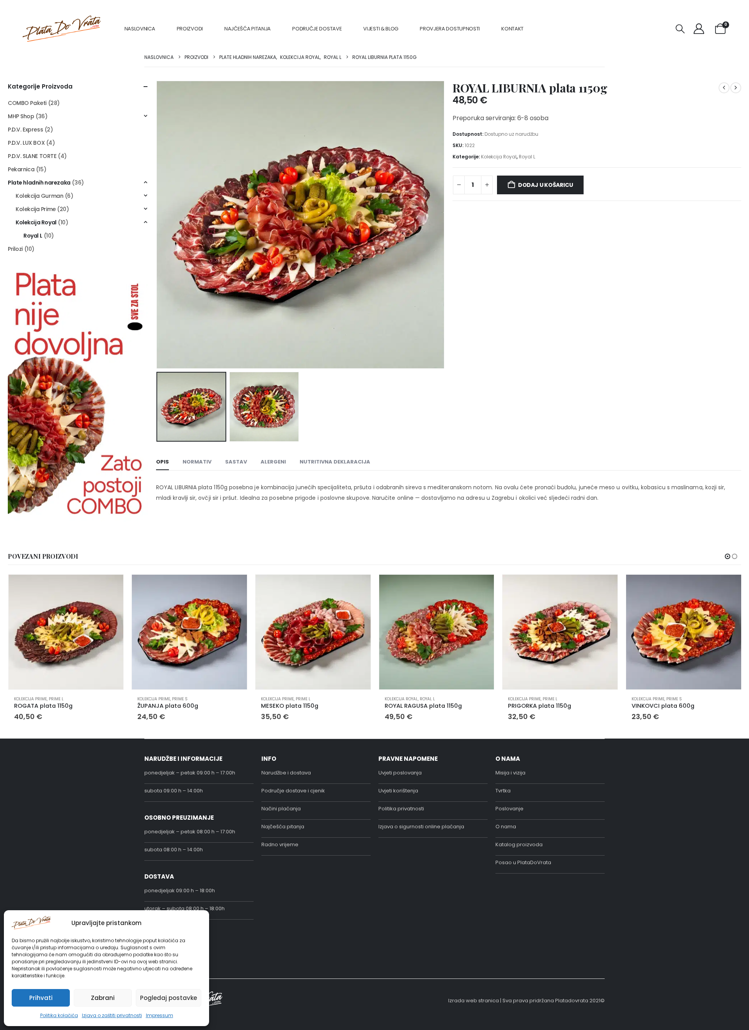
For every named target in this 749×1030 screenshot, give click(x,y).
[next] (735, 87)
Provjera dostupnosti (450, 28)
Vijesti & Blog (380, 28)
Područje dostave (317, 28)
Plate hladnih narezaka (39, 182)
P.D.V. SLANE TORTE (32, 156)
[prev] (724, 87)
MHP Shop (21, 116)
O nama (505, 826)
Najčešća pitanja (247, 28)
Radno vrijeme (279, 844)
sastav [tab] (236, 461)
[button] (680, 29)
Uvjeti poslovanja (400, 772)
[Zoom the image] (78, 272)
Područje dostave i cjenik (293, 790)
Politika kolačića (59, 1015)
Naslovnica (139, 28)
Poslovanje (509, 808)
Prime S (180, 699)
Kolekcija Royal (498, 156)
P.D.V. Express (25, 129)
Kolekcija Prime (36, 209)
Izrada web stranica (473, 1000)
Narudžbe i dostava (286, 772)
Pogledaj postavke (168, 998)
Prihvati (41, 998)
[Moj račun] (699, 28)
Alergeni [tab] (273, 461)
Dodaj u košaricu (545, 185)
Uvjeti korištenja (398, 790)
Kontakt (512, 28)
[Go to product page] (66, 632)
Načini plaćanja (281, 808)
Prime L (56, 699)
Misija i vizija (510, 772)
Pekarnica (21, 169)
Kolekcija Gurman (39, 196)
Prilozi (15, 249)
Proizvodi (190, 28)
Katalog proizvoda (519, 844)
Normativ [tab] (197, 461)
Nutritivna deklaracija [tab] (335, 461)
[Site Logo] (62, 29)
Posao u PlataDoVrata (523, 862)
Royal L (527, 156)
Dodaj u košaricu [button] (110, 588)
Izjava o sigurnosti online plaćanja (421, 826)
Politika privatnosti (401, 808)
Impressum (159, 1015)
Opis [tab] (162, 461)
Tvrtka (503, 790)
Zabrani (103, 998)
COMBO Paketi (27, 103)
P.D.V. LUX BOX (26, 143)
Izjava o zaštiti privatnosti (112, 1015)
